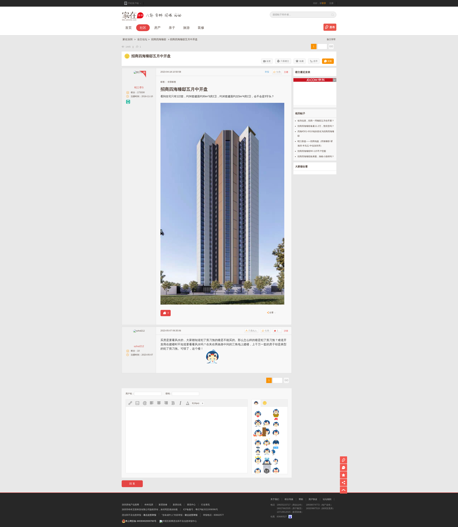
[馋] (258, 422)
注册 (331, 3)
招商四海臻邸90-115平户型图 (312, 151)
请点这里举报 (149, 515)
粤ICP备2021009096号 (206, 509)
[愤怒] (258, 431)
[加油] (258, 441)
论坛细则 (327, 499)
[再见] (266, 412)
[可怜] (258, 450)
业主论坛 (142, 39)
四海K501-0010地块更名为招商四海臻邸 (316, 133)
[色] (275, 469)
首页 (128, 28)
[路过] (275, 450)
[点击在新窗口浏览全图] (222, 104)
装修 (201, 28)
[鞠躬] (275, 441)
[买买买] (258, 460)
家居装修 (163, 504)
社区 (143, 28)
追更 (268, 61)
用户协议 (313, 499)
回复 (330, 61)
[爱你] (258, 412)
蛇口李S (138, 87)
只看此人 (252, 330)
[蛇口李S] (138, 72)
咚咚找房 (149, 504)
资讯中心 (191, 504)
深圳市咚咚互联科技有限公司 (136, 509)
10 (138, 351)
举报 (267, 72)
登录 (324, 3)
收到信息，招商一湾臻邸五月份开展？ (316, 120)
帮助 (301, 499)
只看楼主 (285, 61)
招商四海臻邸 (159, 39)
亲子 (172, 28)
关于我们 (275, 499)
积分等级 (289, 499)
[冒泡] (266, 460)
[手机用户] (128, 102)
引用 (278, 72)
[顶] (275, 422)
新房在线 (177, 504)
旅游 (186, 28)
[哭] (266, 450)
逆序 (315, 61)
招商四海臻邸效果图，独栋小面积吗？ (316, 156)
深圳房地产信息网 (130, 504)
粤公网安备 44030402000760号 (140, 521)
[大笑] (266, 422)
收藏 (301, 61)
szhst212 (139, 346)
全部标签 (171, 82)
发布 (332, 27)
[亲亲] (275, 460)
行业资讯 (205, 504)
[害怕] (266, 431)
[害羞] (275, 431)
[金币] (266, 441)
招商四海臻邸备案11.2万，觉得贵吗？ (316, 126)
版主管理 (331, 39)
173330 (141, 92)
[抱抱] (275, 412)
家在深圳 (128, 39)
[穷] (266, 469)
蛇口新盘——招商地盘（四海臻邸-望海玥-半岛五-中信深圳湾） (315, 143)
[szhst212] (139, 331)
